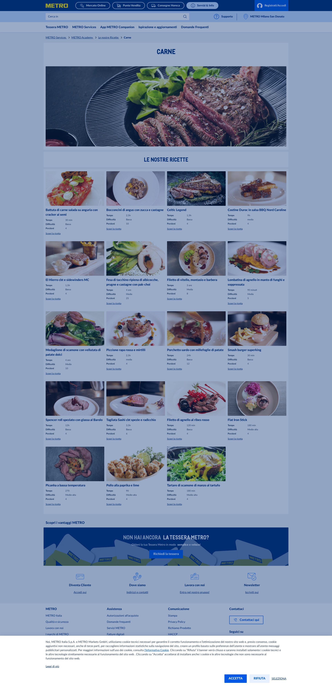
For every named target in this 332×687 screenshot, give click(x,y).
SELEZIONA (279, 678)
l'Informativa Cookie (156, 650)
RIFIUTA (259, 678)
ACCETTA (236, 678)
